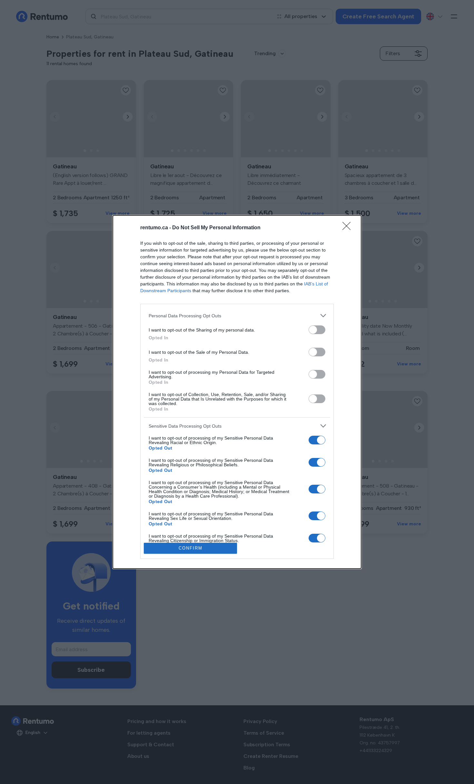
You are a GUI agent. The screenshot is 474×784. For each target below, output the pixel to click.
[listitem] (237, 315)
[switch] (317, 329)
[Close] (348, 228)
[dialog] (237, 391)
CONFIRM (190, 548)
